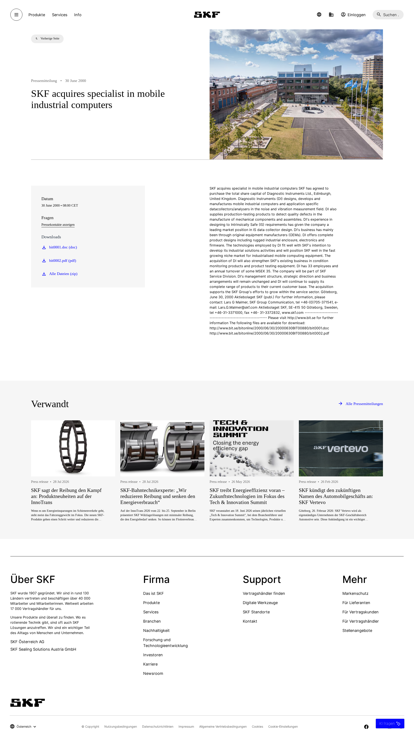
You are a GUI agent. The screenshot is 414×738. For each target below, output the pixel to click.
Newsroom (153, 673)
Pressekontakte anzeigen (58, 224)
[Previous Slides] (42, 486)
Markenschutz (355, 593)
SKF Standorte (256, 612)
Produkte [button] (36, 15)
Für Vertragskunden (360, 612)
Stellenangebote (357, 630)
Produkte (151, 602)
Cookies (257, 726)
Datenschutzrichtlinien (157, 726)
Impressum (186, 726)
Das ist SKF (153, 593)
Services (150, 612)
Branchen (152, 621)
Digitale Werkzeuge (260, 602)
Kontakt (250, 621)
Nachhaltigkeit (156, 630)
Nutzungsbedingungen (120, 726)
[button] (319, 15)
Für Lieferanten (356, 602)
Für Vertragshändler (360, 621)
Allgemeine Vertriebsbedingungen (223, 726)
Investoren (153, 655)
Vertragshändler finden (264, 593)
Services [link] (59, 15)
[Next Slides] (372, 486)
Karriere (150, 664)
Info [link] (78, 15)
